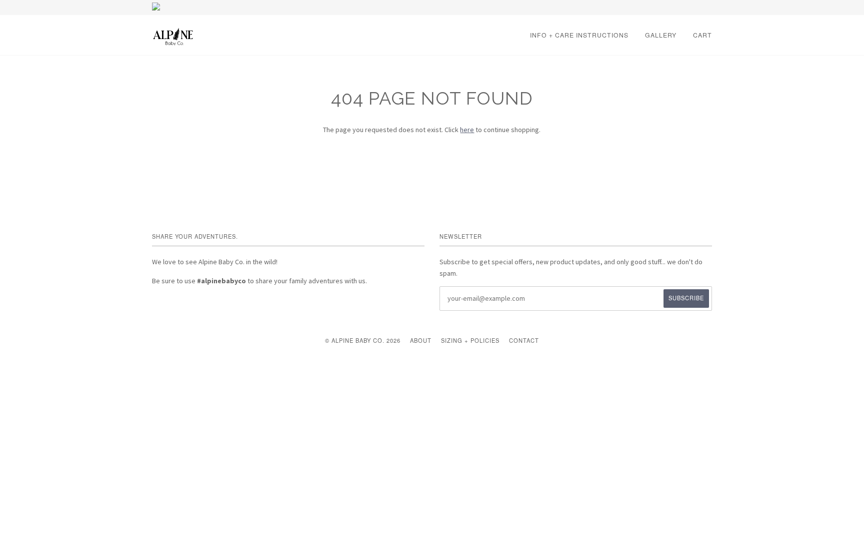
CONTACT (524, 340)
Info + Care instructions (579, 35)
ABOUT (421, 340)
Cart (702, 35)
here (467, 129)
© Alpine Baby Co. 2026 (362, 340)
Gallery (660, 35)
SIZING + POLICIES (470, 340)
